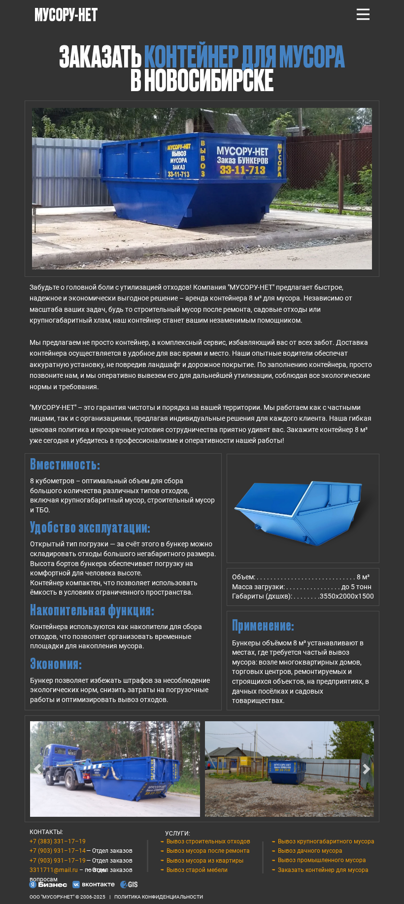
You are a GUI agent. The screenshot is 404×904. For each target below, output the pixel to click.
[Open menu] (363, 14)
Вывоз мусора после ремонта (208, 850)
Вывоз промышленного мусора (322, 860)
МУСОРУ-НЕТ (66, 13)
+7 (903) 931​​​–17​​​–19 (58, 860)
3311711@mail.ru (54, 870)
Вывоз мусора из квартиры (205, 860)
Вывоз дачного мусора (310, 850)
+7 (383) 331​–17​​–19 (58, 841)
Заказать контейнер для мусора (323, 870)
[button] (37, 769)
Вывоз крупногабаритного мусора (326, 841)
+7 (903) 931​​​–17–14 (58, 850)
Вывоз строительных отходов (208, 841)
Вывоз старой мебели (197, 870)
